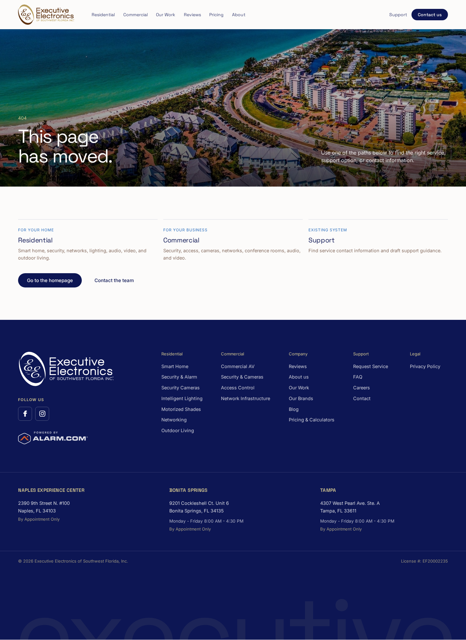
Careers (361, 387)
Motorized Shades (181, 409)
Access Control (238, 387)
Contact (362, 398)
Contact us (430, 14)
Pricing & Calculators (311, 419)
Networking (174, 419)
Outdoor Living (177, 430)
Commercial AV (238, 366)
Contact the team (114, 280)
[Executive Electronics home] (46, 14)
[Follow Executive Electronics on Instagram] (42, 414)
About (238, 14)
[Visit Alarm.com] (53, 438)
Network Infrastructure (245, 398)
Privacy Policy (425, 366)
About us (299, 376)
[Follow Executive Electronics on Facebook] (25, 414)
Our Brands (301, 398)
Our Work (165, 14)
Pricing (216, 14)
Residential (103, 14)
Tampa (328, 490)
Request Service (370, 366)
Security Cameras (180, 387)
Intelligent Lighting (182, 398)
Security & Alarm (179, 376)
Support (398, 14)
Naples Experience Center (51, 490)
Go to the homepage (50, 280)
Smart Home (174, 366)
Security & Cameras (242, 376)
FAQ (357, 376)
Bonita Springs (188, 490)
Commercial (135, 14)
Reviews (192, 14)
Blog (294, 409)
